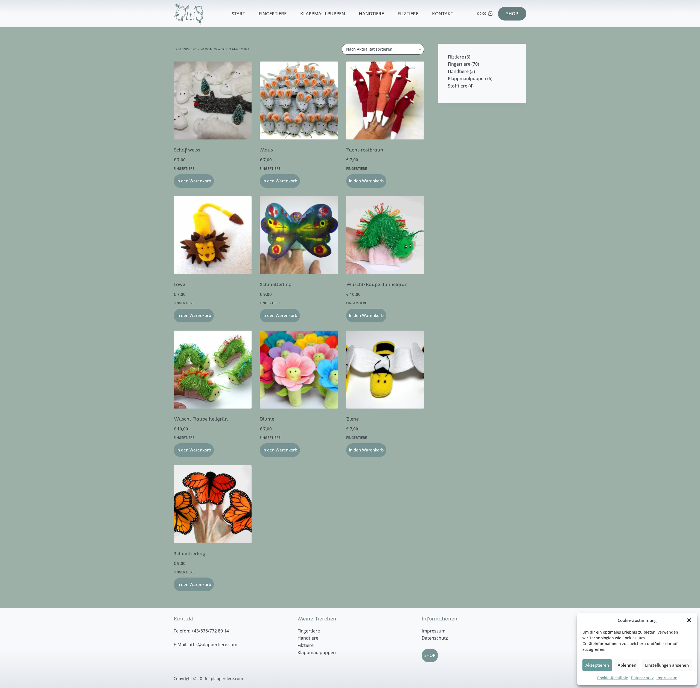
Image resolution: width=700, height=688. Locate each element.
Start (238, 13)
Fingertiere (273, 13)
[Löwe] (213, 235)
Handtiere (371, 13)
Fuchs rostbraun (364, 150)
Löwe (179, 284)
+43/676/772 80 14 (210, 631)
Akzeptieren (597, 665)
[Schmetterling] (299, 235)
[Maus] (299, 100)
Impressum (667, 677)
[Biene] (385, 370)
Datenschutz (642, 677)
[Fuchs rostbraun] (385, 100)
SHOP (512, 14)
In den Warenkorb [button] (193, 180)
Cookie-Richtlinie (612, 677)
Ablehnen (627, 665)
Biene (352, 419)
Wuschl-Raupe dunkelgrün (377, 284)
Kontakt (442, 13)
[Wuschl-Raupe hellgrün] (213, 370)
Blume (267, 419)
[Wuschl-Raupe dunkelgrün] (385, 235)
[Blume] (299, 370)
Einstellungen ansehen (667, 665)
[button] (689, 620)
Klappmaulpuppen (322, 13)
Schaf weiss (187, 150)
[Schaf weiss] (213, 100)
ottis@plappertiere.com (212, 645)
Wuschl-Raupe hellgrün (201, 419)
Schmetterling (275, 284)
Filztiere (408, 13)
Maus (266, 150)
